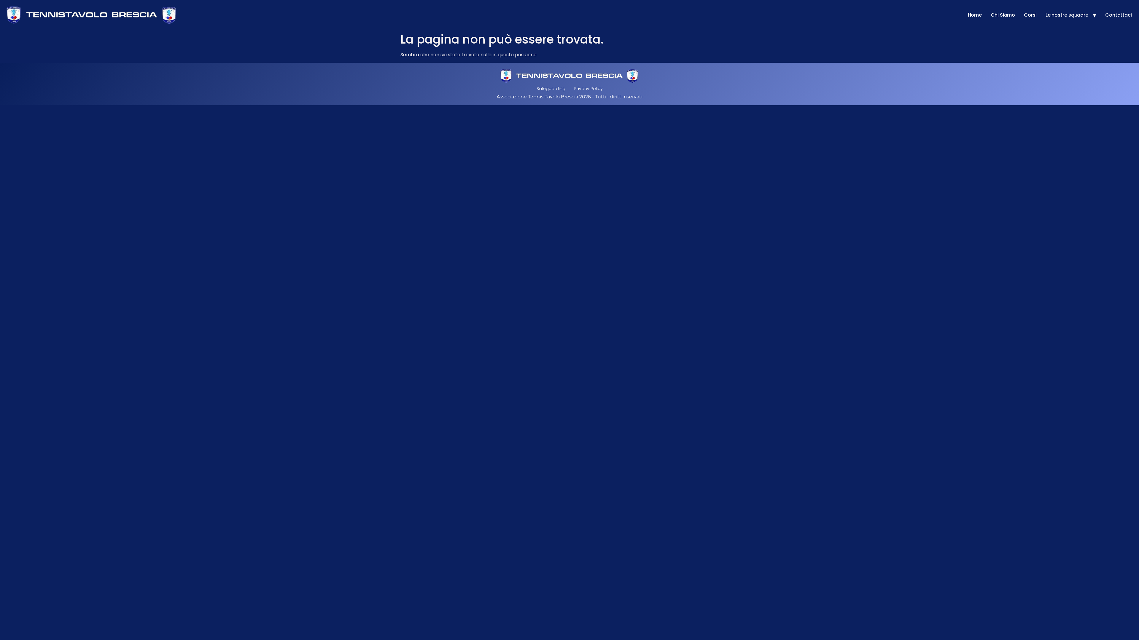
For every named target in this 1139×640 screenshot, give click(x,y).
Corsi (1030, 15)
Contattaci (1118, 15)
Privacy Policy (588, 89)
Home (975, 15)
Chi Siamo (1003, 15)
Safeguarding (551, 89)
